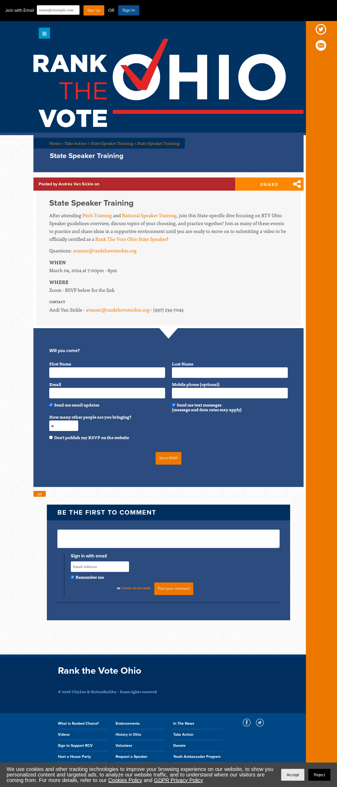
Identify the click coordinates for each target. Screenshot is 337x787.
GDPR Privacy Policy (178, 780)
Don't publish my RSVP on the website (91, 437)
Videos (64, 734)
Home (56, 143)
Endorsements (128, 723)
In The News (183, 723)
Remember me (90, 577)
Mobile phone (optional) (196, 384)
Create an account (135, 588)
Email (55, 384)
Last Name (182, 363)
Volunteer (124, 745)
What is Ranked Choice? (78, 723)
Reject (319, 775)
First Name (60, 363)
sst (39, 494)
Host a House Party (74, 756)
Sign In (128, 10)
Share (269, 184)
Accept (293, 775)
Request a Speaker (131, 756)
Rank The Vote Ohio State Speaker (131, 239)
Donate (179, 745)
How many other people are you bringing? (90, 416)
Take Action (77, 143)
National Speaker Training (149, 215)
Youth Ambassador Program (197, 756)
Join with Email (19, 10)
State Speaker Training (113, 143)
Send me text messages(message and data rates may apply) (207, 407)
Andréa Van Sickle (75, 184)
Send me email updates (76, 404)
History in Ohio (128, 734)
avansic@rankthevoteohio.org (105, 250)
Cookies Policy (125, 780)
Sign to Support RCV (75, 745)
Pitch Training (97, 215)
